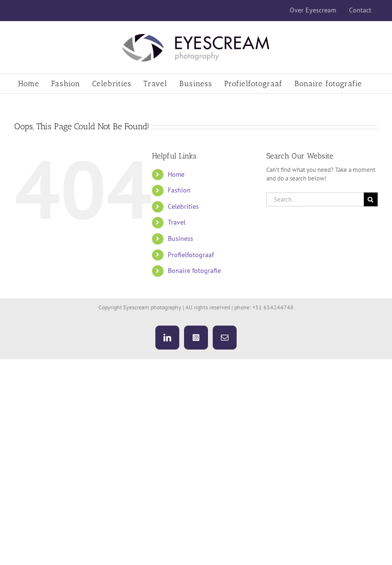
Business (180, 238)
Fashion (179, 190)
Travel (176, 222)
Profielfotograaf (191, 254)
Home (176, 174)
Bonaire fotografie (194, 270)
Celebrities (183, 206)
